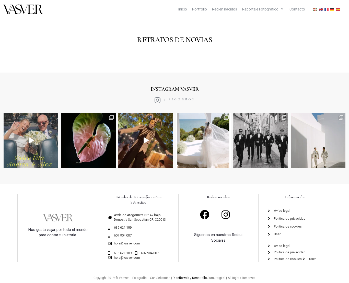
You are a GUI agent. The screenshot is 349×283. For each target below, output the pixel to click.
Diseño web (181, 278)
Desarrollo (199, 278)
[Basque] (315, 9)
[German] (332, 9)
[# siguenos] (157, 100)
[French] (326, 9)
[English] (321, 9)
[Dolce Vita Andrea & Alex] (31, 140)
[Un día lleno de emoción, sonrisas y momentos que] (145, 140)
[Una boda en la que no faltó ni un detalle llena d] (88, 140)
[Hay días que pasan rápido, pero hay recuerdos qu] (260, 140)
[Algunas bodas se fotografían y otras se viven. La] (318, 140)
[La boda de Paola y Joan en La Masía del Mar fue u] (203, 140)
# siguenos (179, 99)
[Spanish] (338, 9)
